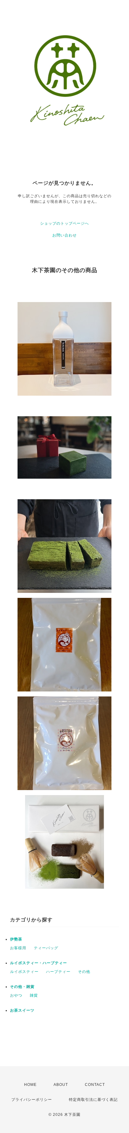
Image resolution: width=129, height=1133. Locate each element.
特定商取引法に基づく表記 (93, 1099)
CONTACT (95, 1084)
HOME (30, 1084)
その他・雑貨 (22, 986)
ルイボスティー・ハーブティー (38, 963)
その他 (84, 971)
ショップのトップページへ (64, 223)
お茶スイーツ (22, 1010)
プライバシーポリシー (31, 1099)
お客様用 (18, 948)
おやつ (16, 995)
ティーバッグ (46, 948)
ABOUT (61, 1084)
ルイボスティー (24, 971)
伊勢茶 (16, 939)
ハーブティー (58, 971)
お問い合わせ (64, 235)
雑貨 (34, 995)
